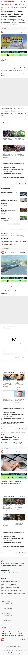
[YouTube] (22, 640)
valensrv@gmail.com (5, 582)
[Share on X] (11, 652)
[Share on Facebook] (8, 652)
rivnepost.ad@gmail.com (16, 590)
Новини (4, 9)
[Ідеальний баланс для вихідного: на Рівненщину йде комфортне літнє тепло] (23, 210)
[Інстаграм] (24, 640)
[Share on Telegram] (16, 652)
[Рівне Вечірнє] (11, 1)
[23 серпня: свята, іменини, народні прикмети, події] (23, 218)
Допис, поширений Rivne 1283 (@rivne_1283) (14, 357)
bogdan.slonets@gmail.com (7, 585)
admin (6, 252)
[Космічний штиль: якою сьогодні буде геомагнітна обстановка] (23, 194)
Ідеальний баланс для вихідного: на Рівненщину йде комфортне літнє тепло (9, 210)
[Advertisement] (14, 92)
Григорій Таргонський (8, 60)
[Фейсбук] (18, 640)
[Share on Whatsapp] (14, 652)
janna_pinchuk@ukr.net (6, 588)
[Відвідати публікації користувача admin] (2, 32)
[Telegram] (26, 640)
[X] (20, 640)
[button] (2, 1)
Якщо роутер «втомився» (9, 167)
